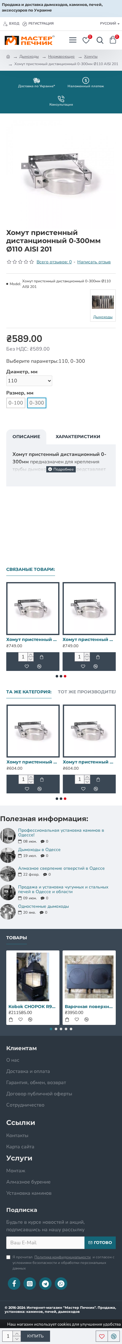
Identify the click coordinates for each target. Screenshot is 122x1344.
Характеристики (78, 436)
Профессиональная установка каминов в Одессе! (61, 833)
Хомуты (91, 56)
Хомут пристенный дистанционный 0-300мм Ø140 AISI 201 (32, 639)
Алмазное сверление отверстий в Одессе (61, 868)
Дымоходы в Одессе (39, 849)
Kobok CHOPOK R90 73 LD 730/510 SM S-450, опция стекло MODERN (32, 1006)
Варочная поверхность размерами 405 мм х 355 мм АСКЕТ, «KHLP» (89, 1006)
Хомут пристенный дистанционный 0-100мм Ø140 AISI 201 (32, 762)
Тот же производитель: (90, 692)
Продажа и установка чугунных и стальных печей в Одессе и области (63, 889)
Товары (16, 937)
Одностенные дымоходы (43, 906)
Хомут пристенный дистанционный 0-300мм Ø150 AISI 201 (89, 639)
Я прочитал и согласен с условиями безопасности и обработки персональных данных (63, 1263)
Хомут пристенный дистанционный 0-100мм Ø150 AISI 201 (89, 762)
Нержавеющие (61, 56)
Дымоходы (29, 56)
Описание (26, 436)
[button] (57, 676)
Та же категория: (29, 692)
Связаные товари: (30, 569)
